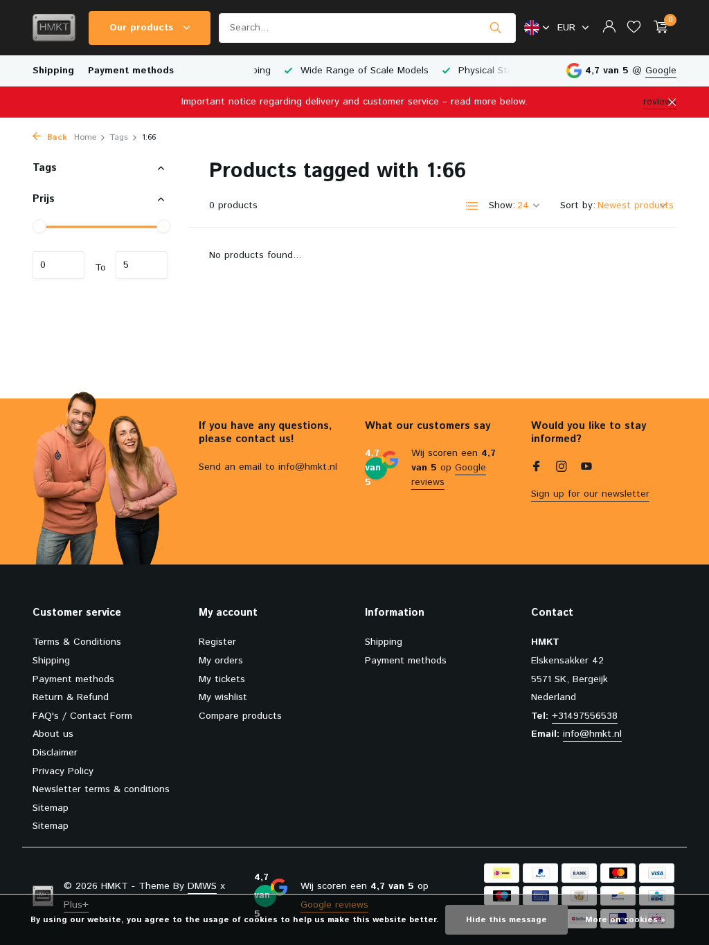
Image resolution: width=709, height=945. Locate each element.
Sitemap (51, 808)
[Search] (495, 28)
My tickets (222, 679)
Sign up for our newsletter (590, 494)
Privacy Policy (63, 771)
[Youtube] (586, 468)
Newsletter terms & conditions (101, 789)
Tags (119, 137)
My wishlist (223, 697)
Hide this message (506, 920)
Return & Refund (71, 697)
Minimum (58, 265)
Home (85, 137)
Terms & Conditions (77, 642)
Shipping (53, 70)
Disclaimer (55, 753)
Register (217, 642)
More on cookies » (625, 920)
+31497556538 (585, 716)
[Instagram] (561, 468)
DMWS (202, 886)
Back (55, 137)
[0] (657, 28)
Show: (502, 205)
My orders (221, 661)
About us (53, 734)
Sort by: (577, 205)
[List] (472, 206)
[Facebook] (536, 468)
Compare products (240, 716)
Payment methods (131, 70)
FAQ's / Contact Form (82, 716)
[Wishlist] (634, 28)
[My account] (609, 28)
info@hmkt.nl (592, 734)
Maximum (142, 265)
